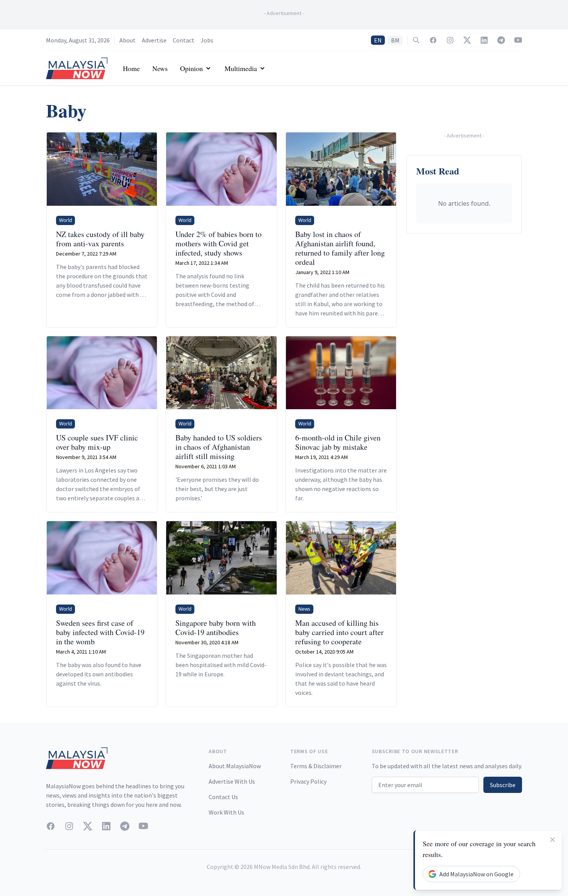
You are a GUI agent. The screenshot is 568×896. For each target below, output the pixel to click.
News (160, 68)
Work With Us (226, 812)
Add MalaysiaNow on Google (476, 874)
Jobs (207, 40)
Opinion (191, 68)
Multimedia (240, 68)
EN (378, 40)
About (127, 40)
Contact (183, 40)
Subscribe (502, 785)
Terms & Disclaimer (316, 766)
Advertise (154, 40)
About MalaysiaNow (235, 766)
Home (131, 68)
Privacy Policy (308, 781)
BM (395, 40)
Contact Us (223, 797)
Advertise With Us (232, 781)
